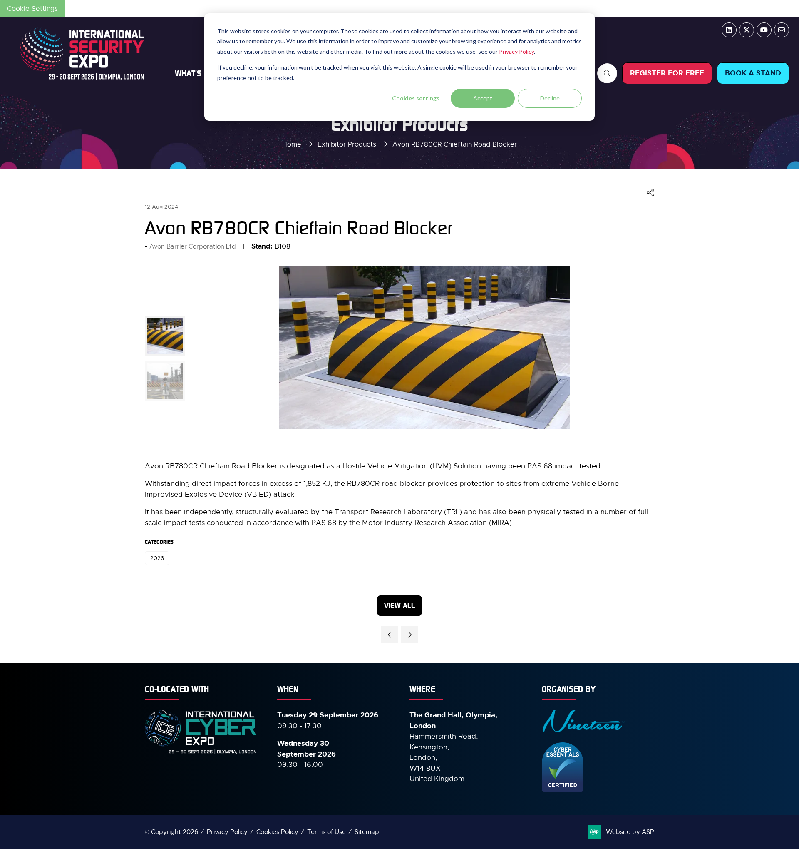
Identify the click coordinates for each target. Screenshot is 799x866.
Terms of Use (326, 832)
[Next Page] (409, 634)
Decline (550, 98)
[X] (746, 29)
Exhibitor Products (347, 144)
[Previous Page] (389, 634)
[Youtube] (764, 29)
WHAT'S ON (194, 73)
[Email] (781, 29)
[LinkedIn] (729, 29)
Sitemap (367, 832)
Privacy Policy (516, 51)
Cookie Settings (32, 9)
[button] (607, 73)
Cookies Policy (277, 832)
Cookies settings (415, 98)
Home (291, 144)
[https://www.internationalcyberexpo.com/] (201, 753)
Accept (482, 98)
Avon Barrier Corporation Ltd (192, 246)
